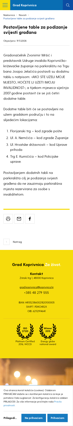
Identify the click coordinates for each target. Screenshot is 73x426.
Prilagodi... (10, 417)
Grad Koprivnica (24, 5)
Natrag (17, 241)
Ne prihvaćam (34, 417)
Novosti (22, 15)
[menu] (5, 5)
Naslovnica (9, 15)
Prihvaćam (57, 417)
